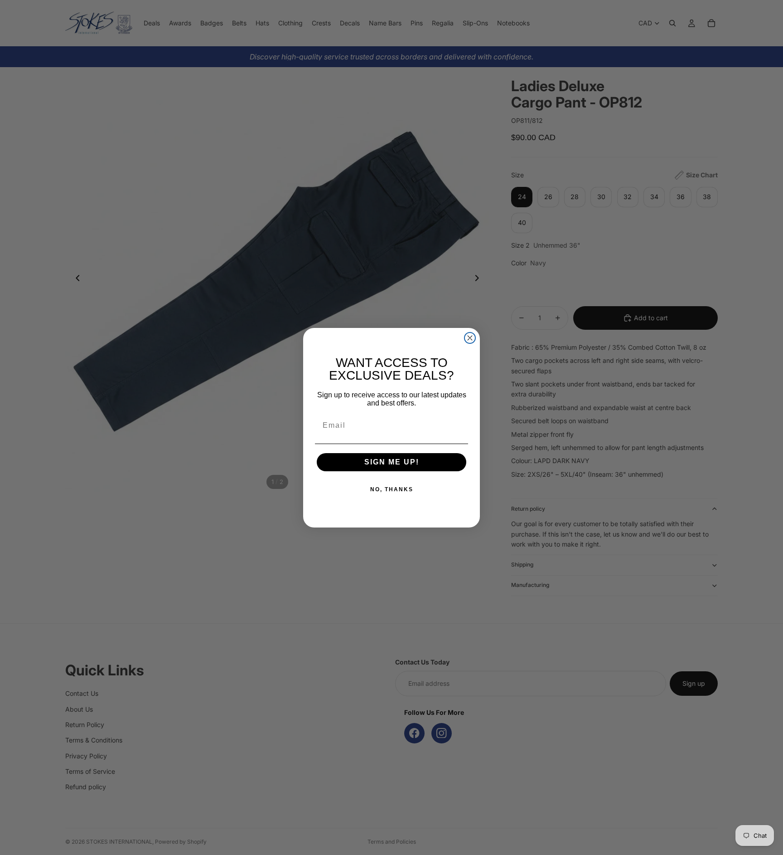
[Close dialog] (469, 337)
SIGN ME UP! (391, 462)
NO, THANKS (391, 489)
